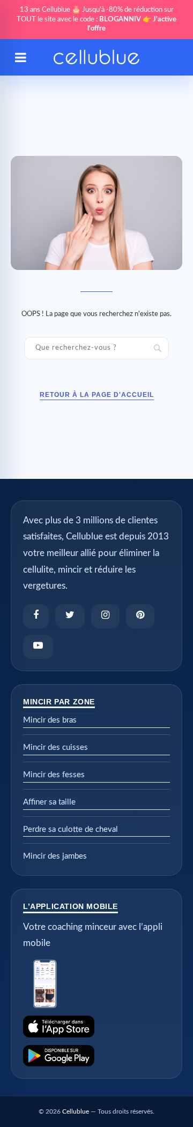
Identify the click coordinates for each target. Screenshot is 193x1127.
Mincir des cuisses (55, 747)
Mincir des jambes (55, 856)
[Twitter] (70, 616)
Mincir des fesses (54, 775)
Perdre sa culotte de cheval (70, 829)
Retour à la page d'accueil (97, 395)
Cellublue (75, 1111)
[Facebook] (36, 616)
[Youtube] (38, 647)
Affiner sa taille (49, 802)
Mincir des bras (50, 720)
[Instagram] (105, 616)
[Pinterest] (140, 616)
